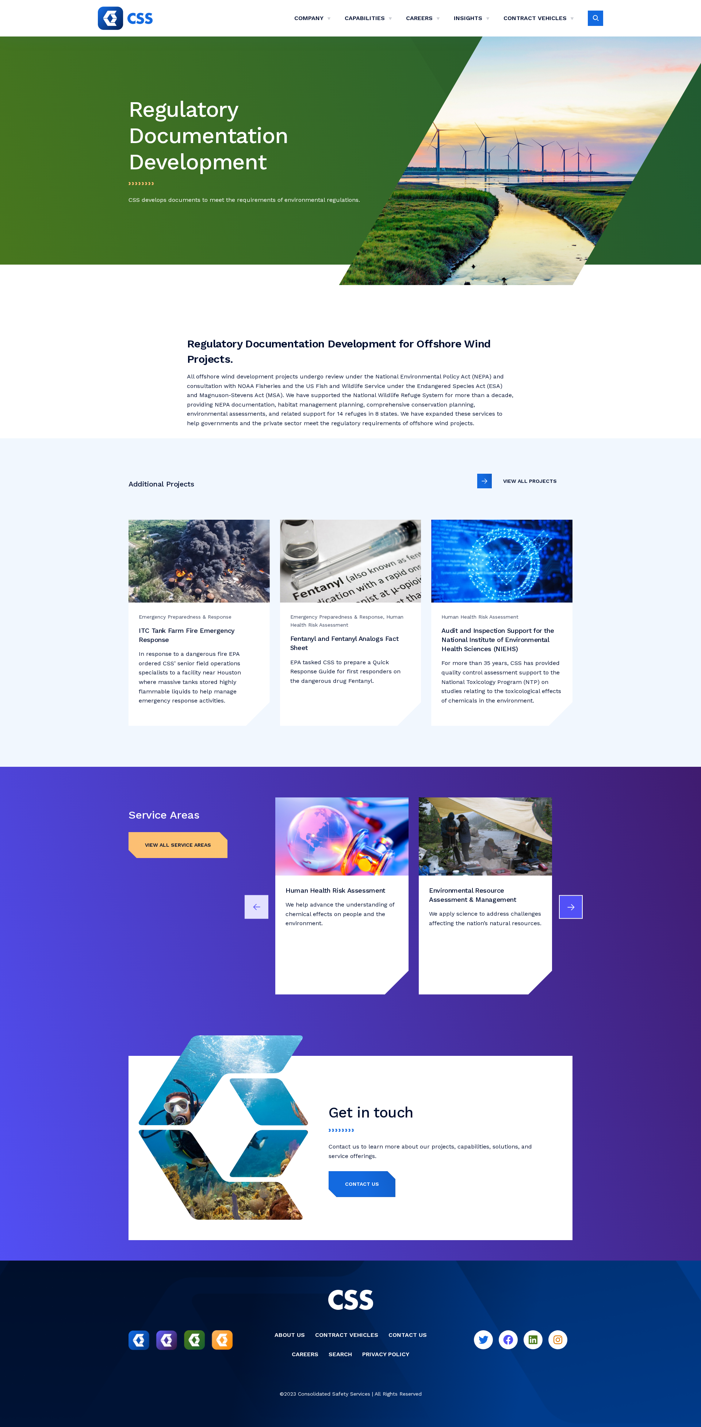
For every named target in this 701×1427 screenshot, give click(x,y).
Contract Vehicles (535, 18)
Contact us (362, 1184)
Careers (419, 18)
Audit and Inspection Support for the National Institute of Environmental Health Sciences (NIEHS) (497, 640)
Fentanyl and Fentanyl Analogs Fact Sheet (344, 643)
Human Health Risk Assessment (335, 890)
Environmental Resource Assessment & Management (472, 894)
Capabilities (365, 18)
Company (308, 18)
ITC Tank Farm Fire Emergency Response (187, 635)
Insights (468, 18)
